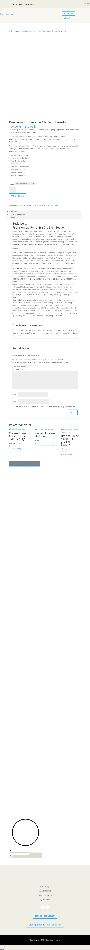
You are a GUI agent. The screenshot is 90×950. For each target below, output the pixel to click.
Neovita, (38, 443)
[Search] (11, 856)
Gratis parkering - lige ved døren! (45, 924)
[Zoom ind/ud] (1, 946)
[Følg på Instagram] (47, 907)
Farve (12, 185)
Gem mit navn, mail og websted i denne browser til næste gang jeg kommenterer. (45, 407)
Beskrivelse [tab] (15, 211)
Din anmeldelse (18, 369)
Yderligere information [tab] (19, 214)
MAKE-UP (27, 31)
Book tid (68, 13)
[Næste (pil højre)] (3, 949)
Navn (15, 395)
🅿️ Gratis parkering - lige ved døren (22, 4)
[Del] (5, 946)
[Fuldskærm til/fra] (3, 946)
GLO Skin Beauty (54, 205)
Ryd (36, 183)
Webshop (12, 31)
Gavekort (69, 18)
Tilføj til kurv (17, 196)
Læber (34, 31)
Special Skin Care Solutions (45, 446)
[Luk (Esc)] (7, 946)
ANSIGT (20, 31)
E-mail (15, 401)
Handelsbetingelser (45, 915)
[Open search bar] (10, 851)
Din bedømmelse (19, 367)
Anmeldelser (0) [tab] (17, 217)
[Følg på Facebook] (43, 907)
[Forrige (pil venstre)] (1, 949)
